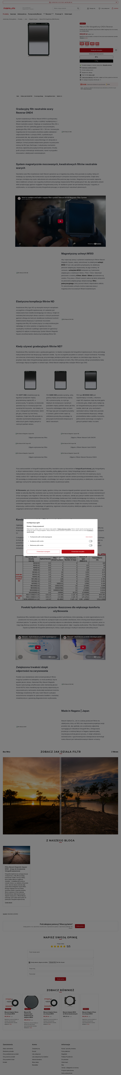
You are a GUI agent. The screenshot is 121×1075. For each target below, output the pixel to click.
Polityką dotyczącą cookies (64, 529)
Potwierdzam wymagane (43, 551)
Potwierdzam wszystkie (78, 551)
